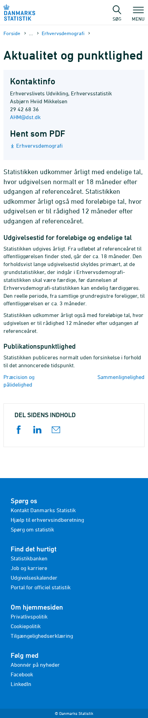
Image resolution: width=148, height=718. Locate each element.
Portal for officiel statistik (41, 587)
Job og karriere (29, 568)
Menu (138, 18)
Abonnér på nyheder (35, 665)
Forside (11, 33)
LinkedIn (21, 684)
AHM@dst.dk (25, 117)
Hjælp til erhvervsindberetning (47, 520)
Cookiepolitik (26, 626)
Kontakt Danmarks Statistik (43, 510)
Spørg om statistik (32, 529)
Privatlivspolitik (29, 616)
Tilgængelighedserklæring (42, 636)
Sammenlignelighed (121, 377)
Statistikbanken (29, 558)
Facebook (22, 674)
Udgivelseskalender (34, 577)
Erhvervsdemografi (63, 33)
